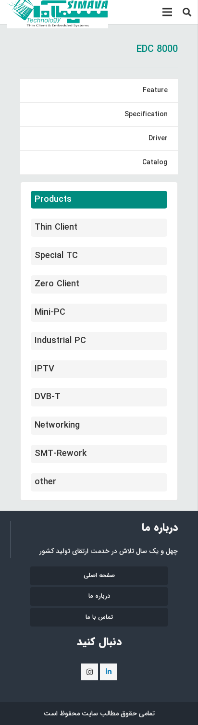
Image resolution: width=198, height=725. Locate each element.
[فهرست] (167, 12)
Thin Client (56, 227)
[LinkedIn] (108, 672)
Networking (57, 425)
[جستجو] (187, 12)
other (45, 482)
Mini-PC (50, 312)
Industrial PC (60, 340)
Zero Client (57, 284)
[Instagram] (89, 672)
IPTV (44, 369)
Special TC (56, 255)
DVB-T (48, 397)
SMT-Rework (61, 453)
